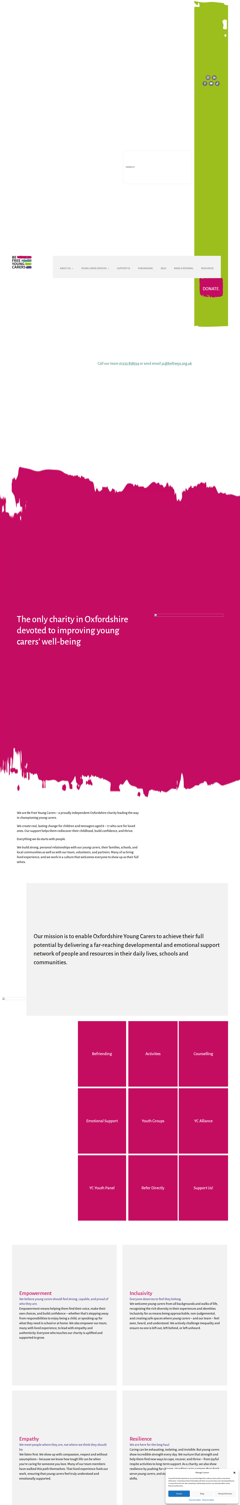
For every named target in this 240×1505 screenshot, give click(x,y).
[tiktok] (217, 83)
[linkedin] (214, 77)
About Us (65, 268)
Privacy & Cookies (195, 1500)
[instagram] (208, 77)
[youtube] (211, 83)
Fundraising (145, 268)
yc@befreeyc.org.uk (177, 364)
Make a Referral (183, 268)
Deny (202, 1494)
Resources (207, 268)
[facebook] (204, 83)
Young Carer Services (94, 268)
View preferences (225, 1494)
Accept (179, 1494)
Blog (163, 268)
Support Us (123, 268)
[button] (234, 1472)
